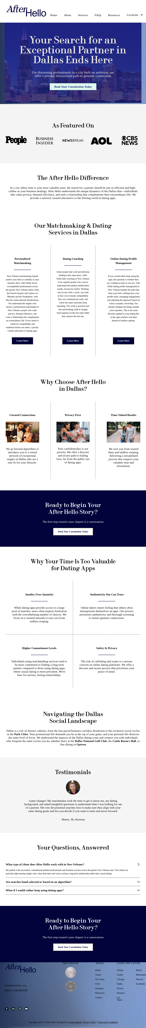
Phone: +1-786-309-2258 (16, 990)
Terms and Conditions (108, 1022)
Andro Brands (75, 1022)
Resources (114, 15)
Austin (120, 975)
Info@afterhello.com (15, 985)
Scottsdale (140, 984)
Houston (120, 993)
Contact (98, 997)
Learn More (22, 341)
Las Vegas (119, 998)
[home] (26, 11)
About (67, 15)
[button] (68, 15)
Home (53, 15)
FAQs (98, 15)
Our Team (99, 979)
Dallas (119, 984)
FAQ (97, 984)
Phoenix (139, 979)
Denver (120, 988)
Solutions (99, 988)
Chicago (120, 979)
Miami (139, 970)
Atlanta (120, 970)
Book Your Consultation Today (73, 531)
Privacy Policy (89, 1022)
